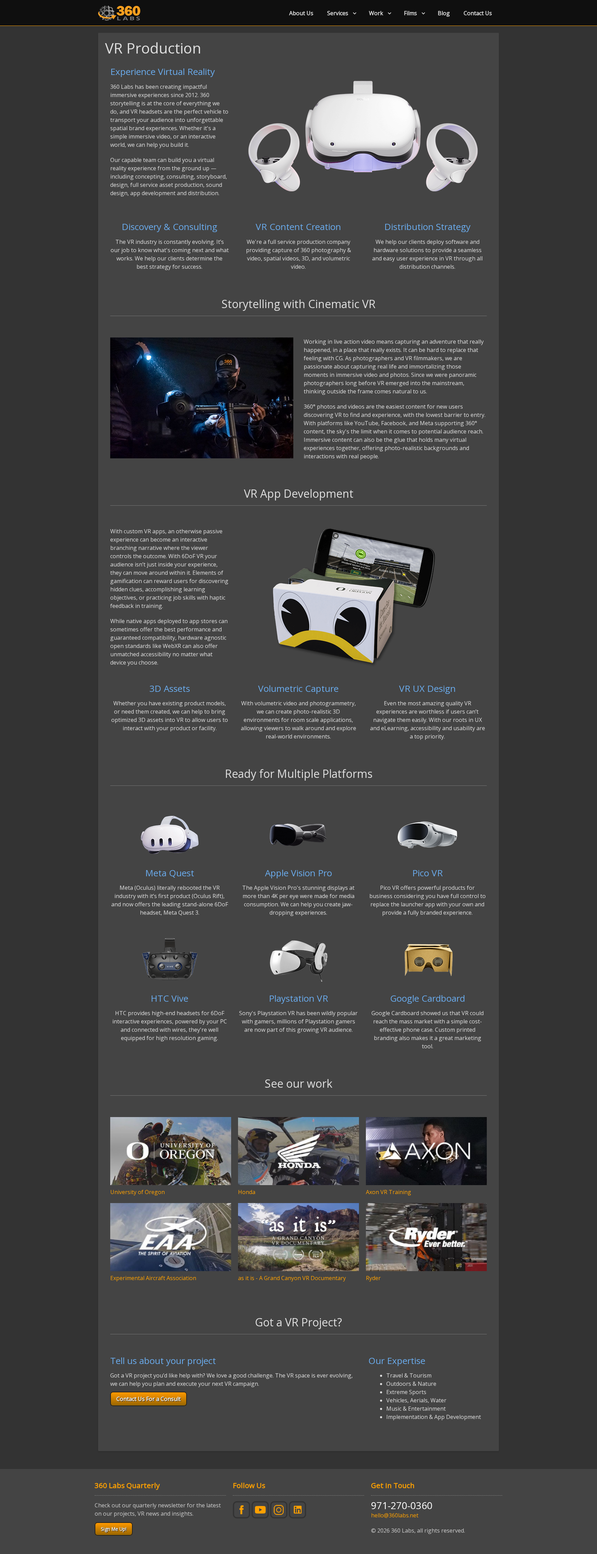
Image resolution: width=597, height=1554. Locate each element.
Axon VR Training (388, 1192)
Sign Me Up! (113, 1529)
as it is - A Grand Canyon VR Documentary (292, 1278)
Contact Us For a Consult (148, 1399)
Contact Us (478, 13)
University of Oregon (137, 1192)
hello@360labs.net (394, 1515)
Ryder (373, 1278)
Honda (246, 1192)
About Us (301, 13)
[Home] (122, 13)
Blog (444, 13)
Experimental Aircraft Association (153, 1278)
